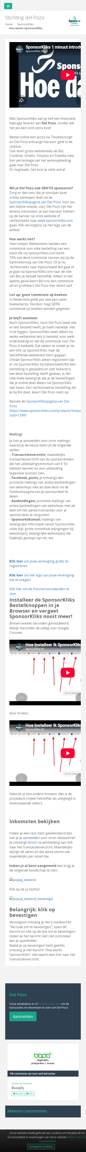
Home (9, 24)
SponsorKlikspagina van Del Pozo (35, 202)
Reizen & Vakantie (22, 1083)
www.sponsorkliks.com (55, 220)
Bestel (19, 1093)
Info (31, 1093)
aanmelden (31, 837)
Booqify (18, 1088)
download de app (49, 1004)
